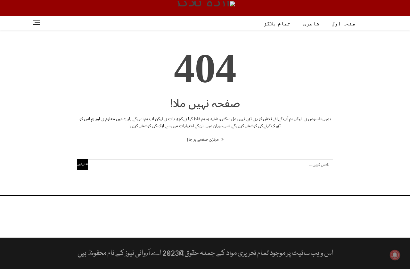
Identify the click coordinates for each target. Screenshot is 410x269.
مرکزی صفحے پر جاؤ (203, 139)
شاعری (311, 23)
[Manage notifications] (395, 255)
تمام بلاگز (277, 23)
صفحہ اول (343, 23)
